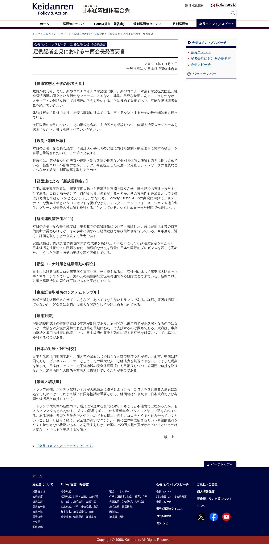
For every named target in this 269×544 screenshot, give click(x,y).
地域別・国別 (116, 516)
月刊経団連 (163, 516)
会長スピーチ (201, 64)
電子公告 (38, 516)
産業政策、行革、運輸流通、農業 (80, 506)
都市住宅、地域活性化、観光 (77, 511)
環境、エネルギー (119, 491)
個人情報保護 (206, 491)
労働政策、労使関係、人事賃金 (127, 501)
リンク (201, 505)
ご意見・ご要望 (207, 484)
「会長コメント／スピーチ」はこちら (64, 446)
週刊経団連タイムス (169, 508)
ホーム (37, 476)
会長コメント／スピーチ (57, 34)
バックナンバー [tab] (204, 74)
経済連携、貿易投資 (120, 506)
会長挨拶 (38, 496)
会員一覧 (38, 511)
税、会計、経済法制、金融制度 (78, 501)
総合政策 (66, 491)
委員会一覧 (39, 506)
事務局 (36, 521)
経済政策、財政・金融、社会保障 (80, 496)
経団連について (43, 484)
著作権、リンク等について (214, 498)
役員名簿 (38, 501)
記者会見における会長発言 (89, 34)
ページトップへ (222, 464)
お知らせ (162, 523)
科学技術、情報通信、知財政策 (78, 516)
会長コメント (201, 52)
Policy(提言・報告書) (75, 484)
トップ (36, 34)
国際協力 (114, 511)
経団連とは (39, 491)
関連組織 (38, 526)
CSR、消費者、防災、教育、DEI (128, 496)
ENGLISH (196, 5)
